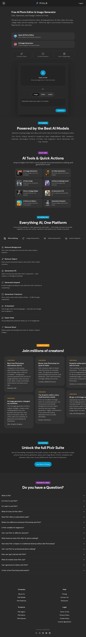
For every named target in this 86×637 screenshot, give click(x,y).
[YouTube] (46, 633)
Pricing (64, 594)
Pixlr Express (21, 618)
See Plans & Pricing (43, 464)
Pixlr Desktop (21, 601)
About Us (21, 594)
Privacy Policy (64, 615)
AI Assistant (9, 306)
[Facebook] (50, 633)
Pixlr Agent (21, 612)
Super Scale (9, 318)
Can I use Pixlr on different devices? (15, 533)
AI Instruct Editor (22, 56)
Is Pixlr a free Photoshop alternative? (15, 570)
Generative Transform (13, 294)
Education (64, 601)
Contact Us (65, 597)
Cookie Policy (64, 618)
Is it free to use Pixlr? (9, 501)
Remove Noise (10, 327)
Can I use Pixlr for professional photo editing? (19, 549)
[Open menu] (4, 3)
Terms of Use (64, 612)
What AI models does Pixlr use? (13, 560)
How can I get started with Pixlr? (14, 554)
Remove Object (11, 259)
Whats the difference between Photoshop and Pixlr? (21, 522)
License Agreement (64, 622)
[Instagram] (39, 633)
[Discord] (43, 633)
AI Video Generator (43, 56)
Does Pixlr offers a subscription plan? (15, 517)
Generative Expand (12, 282)
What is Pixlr (6, 496)
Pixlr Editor (21, 615)
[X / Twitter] (36, 633)
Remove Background (13, 247)
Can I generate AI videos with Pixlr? (15, 565)
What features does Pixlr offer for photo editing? (20, 538)
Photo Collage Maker (64, 56)
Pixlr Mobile (21, 597)
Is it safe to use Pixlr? (10, 506)
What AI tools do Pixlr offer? (12, 512)
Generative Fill (10, 271)
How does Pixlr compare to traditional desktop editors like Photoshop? (28, 544)
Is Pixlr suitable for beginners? (13, 528)
